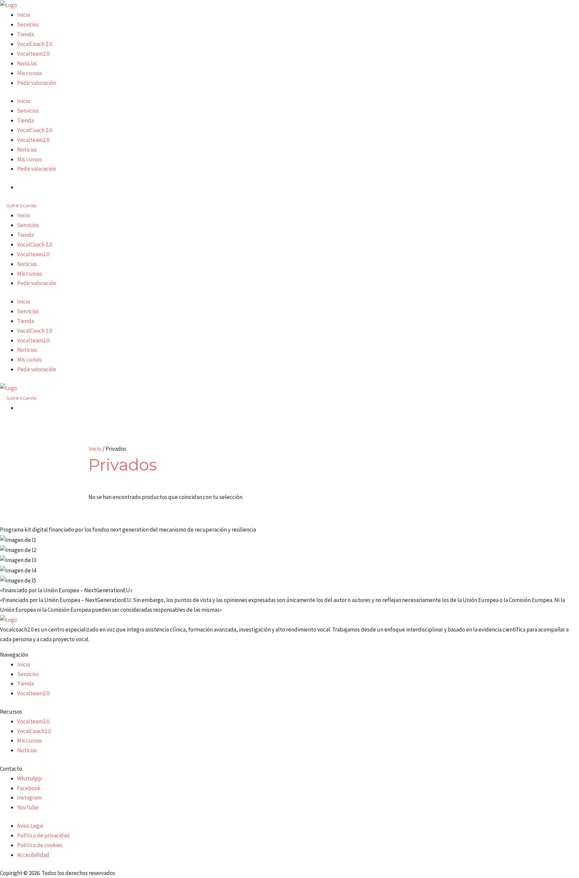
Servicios (28, 24)
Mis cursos (29, 73)
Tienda (25, 34)
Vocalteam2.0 (33, 53)
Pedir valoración (36, 83)
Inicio (23, 14)
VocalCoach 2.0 (34, 44)
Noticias (27, 63)
